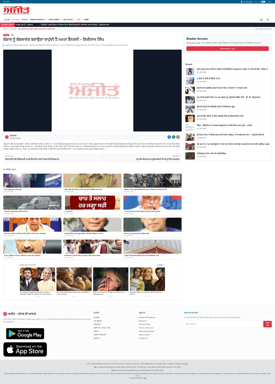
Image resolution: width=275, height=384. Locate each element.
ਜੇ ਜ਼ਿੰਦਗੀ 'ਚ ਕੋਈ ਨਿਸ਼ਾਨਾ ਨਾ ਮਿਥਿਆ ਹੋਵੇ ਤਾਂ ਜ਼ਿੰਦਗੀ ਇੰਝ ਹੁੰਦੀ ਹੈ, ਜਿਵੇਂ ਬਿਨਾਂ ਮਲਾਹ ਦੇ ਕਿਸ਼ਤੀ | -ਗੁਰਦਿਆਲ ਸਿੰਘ (50, 25)
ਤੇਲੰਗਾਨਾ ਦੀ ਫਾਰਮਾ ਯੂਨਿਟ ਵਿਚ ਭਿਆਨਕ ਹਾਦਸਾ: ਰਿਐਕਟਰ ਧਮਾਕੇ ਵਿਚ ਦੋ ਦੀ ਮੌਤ (145, 189)
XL (270, 1)
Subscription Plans (146, 331)
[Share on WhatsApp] (173, 137)
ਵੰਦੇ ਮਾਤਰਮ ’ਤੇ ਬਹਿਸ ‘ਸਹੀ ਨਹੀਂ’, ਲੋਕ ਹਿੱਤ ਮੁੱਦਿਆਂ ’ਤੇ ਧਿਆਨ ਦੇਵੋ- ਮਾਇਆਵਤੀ (25, 233)
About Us (143, 321)
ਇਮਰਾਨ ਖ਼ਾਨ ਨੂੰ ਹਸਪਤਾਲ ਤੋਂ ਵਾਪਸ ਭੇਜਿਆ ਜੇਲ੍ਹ (136, 233)
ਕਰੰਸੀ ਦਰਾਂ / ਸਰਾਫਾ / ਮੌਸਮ (102, 328)
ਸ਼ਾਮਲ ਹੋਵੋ (267, 324)
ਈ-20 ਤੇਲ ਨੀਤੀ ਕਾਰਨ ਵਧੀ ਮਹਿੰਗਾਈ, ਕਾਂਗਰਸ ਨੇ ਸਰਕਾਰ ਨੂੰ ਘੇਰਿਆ (142, 211)
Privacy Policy (144, 324)
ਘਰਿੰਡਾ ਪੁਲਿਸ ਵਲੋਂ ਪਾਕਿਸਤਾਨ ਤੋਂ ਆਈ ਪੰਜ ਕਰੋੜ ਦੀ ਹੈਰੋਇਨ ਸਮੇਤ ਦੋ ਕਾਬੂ (83, 189)
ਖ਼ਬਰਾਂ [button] (78, 20)
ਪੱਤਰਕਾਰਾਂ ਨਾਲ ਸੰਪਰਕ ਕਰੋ (147, 318)
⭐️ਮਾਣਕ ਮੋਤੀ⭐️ (69, 211)
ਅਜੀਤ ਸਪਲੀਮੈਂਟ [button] (53, 20)
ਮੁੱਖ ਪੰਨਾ (7, 20)
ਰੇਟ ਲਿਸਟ (97, 318)
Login (7, 2)
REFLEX (141, 378)
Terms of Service (146, 328)
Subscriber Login (227, 48)
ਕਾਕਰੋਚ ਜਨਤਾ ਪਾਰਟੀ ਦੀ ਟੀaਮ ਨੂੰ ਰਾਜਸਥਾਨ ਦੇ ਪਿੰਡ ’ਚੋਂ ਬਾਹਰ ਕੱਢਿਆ (82, 255)
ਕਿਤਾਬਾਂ (96, 331)
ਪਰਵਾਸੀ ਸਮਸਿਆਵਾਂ (100, 335)
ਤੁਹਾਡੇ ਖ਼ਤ (97, 338)
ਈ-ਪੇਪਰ (25, 20)
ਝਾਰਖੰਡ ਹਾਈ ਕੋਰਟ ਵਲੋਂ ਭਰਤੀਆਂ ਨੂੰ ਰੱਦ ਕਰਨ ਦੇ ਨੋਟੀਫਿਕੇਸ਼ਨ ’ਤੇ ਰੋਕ (141, 255)
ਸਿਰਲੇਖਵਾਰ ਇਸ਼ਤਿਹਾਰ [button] (37, 20)
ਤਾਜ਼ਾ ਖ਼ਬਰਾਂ (15, 20)
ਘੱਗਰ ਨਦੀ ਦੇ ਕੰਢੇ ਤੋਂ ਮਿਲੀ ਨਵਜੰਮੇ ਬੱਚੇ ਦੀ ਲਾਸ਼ (16, 211)
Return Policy (144, 335)
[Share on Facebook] (169, 137)
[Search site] (267, 20)
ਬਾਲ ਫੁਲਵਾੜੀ (98, 321)
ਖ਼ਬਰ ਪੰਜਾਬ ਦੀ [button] (68, 20)
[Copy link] (178, 137)
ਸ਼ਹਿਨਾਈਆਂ (97, 324)
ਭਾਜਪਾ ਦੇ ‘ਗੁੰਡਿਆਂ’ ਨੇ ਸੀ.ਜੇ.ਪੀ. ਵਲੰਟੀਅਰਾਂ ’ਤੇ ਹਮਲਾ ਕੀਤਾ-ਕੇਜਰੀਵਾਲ (22, 255)
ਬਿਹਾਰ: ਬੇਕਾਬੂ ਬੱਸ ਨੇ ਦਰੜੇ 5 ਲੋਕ (12, 189)
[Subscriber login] (261, 20)
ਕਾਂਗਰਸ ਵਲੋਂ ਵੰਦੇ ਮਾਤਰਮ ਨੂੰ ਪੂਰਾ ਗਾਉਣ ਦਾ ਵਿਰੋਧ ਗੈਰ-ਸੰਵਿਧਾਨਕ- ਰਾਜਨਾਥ (83, 233)
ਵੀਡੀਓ (86, 20)
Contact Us (143, 338)
